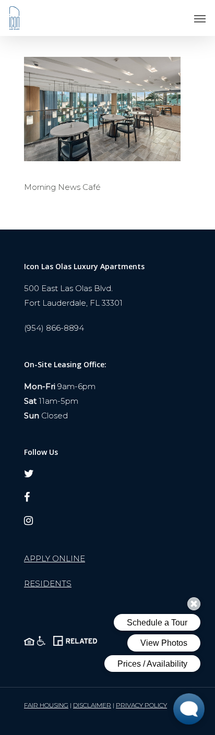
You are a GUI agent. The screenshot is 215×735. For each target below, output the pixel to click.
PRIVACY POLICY (141, 705)
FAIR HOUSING (46, 705)
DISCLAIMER (92, 705)
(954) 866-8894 (54, 328)
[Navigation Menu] (200, 18)
